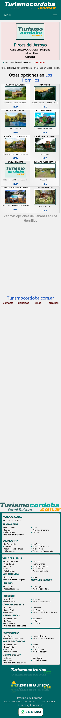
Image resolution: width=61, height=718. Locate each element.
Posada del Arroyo (15, 110)
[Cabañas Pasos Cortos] (45, 178)
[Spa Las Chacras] (15, 178)
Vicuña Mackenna (11, 589)
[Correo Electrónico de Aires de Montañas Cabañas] (15, 211)
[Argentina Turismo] (31, 695)
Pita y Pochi (45, 85)
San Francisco (38, 610)
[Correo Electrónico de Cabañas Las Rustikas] (45, 159)
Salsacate (36, 599)
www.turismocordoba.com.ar (21, 701)
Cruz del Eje (9, 564)
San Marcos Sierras (40, 566)
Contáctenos (48, 701)
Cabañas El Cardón (15, 85)
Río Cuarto (8, 660)
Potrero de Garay (40, 636)
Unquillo (36, 623)
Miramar (36, 577)
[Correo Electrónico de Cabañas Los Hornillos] (15, 159)
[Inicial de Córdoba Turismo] (30, 9)
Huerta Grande (39, 564)
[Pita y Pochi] (45, 101)
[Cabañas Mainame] (45, 205)
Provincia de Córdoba (29, 698)
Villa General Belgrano (13, 549)
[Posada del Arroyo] (15, 126)
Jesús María (37, 618)
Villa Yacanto (9, 551)
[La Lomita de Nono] (45, 126)
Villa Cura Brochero (41, 530)
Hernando (37, 608)
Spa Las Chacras (15, 162)
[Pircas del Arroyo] (30, 39)
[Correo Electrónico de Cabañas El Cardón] (15, 108)
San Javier (8, 530)
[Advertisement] (30, 260)
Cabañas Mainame (45, 188)
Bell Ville (7, 608)
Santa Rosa (8, 546)
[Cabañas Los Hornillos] (15, 152)
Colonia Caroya (10, 618)
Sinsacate (8, 649)
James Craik (9, 610)
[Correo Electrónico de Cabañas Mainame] (45, 212)
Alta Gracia (8, 636)
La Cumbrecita (10, 544)
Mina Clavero (9, 527)
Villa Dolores (9, 532)
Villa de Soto (9, 601)
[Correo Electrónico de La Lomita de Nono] (45, 133)
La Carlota (8, 586)
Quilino (36, 647)
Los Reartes (37, 544)
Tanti (6, 568)
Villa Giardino (10, 571)
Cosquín (36, 561)
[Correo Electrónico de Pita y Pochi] (45, 108)
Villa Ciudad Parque (41, 546)
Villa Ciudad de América (14, 638)
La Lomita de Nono (44, 110)
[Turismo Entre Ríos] (31, 680)
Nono (35, 527)
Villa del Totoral (10, 652)
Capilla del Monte (11, 561)
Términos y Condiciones (30, 705)
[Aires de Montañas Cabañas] (15, 204)
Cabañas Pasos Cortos (45, 162)
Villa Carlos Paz (39, 568)
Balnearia (8, 577)
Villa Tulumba (38, 649)
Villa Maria (8, 612)
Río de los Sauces (40, 660)
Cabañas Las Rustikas (44, 136)
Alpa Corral (37, 658)
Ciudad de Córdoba (12, 520)
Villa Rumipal (38, 549)
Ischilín (35, 644)
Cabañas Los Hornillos (15, 136)
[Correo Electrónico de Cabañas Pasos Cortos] (45, 185)
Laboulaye (37, 586)
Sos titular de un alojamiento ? (25, 62)
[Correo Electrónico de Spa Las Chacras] (15, 185)
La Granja (37, 621)
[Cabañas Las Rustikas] (45, 152)
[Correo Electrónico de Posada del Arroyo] (15, 133)
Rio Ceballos (9, 623)
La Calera (8, 621)
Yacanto (36, 532)
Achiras (7, 658)
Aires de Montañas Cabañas (15, 188)
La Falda (7, 566)
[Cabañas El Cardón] (15, 101)
